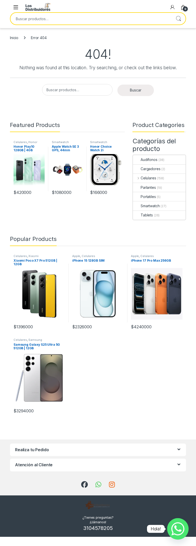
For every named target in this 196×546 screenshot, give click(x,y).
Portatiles (148, 196)
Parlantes (148, 187)
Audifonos (149, 159)
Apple (76, 256)
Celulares (20, 142)
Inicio (14, 38)
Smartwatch (60, 142)
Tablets (147, 215)
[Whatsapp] (178, 529)
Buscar (178, 19)
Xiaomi (33, 256)
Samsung (35, 340)
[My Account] (172, 7)
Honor (32, 142)
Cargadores (151, 169)
